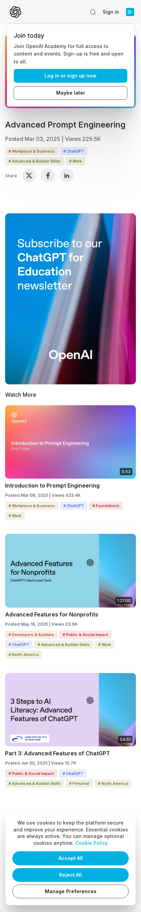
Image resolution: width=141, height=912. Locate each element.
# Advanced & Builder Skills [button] (35, 161)
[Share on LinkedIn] (67, 175)
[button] (93, 12)
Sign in (111, 12)
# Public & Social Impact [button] (85, 634)
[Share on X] (29, 175)
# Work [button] (75, 161)
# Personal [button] (79, 783)
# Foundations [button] (105, 505)
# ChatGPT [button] (73, 151)
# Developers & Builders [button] (31, 634)
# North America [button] (24, 654)
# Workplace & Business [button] (32, 151)
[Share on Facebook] (48, 175)
